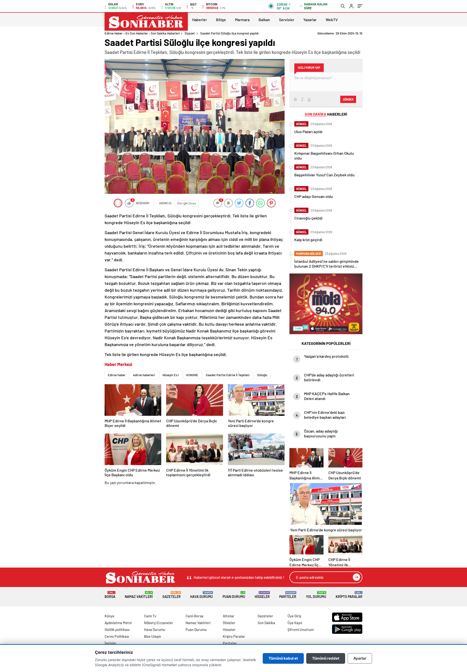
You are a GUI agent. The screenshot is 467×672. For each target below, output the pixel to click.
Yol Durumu (316, 595)
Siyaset (190, 33)
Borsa (110, 595)
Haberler (199, 19)
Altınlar (228, 616)
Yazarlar (310, 19)
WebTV (332, 19)
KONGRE (192, 375)
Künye (109, 616)
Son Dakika (266, 623)
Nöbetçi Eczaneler (158, 623)
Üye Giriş (294, 616)
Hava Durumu (201, 595)
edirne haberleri (144, 375)
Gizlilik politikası (117, 629)
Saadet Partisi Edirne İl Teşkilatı (228, 375)
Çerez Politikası (117, 636)
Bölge (221, 19)
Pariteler (287, 595)
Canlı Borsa (194, 616)
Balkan (264, 19)
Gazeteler (171, 595)
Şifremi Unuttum (300, 629)
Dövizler (229, 623)
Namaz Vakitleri (139, 595)
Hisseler (262, 595)
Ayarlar (359, 658)
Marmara (242, 19)
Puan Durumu (234, 595)
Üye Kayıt (294, 623)
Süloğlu (262, 375)
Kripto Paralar (349, 595)
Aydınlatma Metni (118, 623)
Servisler (286, 19)
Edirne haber (117, 375)
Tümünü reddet (325, 658)
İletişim (110, 643)
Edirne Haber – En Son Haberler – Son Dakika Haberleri (142, 33)
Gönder (348, 99)
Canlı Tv (150, 616)
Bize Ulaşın (152, 636)
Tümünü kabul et (283, 658)
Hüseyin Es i (170, 375)
